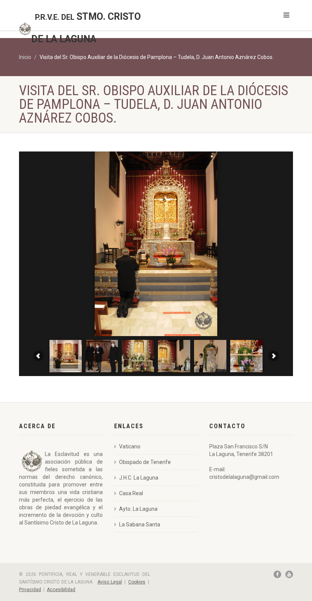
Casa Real (131, 493)
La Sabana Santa (139, 524)
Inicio (25, 57)
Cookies (136, 582)
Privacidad (30, 589)
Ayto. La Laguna (138, 509)
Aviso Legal (109, 582)
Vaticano (129, 446)
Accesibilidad (61, 589)
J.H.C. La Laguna (138, 478)
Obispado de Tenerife (145, 462)
